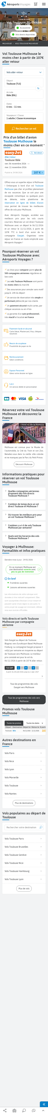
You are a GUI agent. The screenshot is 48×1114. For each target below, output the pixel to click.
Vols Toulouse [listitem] (11, 785)
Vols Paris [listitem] (9, 753)
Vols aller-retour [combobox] (15, 72)
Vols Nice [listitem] (9, 761)
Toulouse (39, 186)
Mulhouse (9, 189)
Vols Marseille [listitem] (12, 777)
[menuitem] (15, 4)
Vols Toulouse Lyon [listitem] (14, 879)
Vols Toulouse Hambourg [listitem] (17, 871)
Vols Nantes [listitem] (10, 793)
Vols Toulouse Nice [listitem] (14, 863)
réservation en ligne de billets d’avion (24, 203)
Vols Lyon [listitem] (9, 769)
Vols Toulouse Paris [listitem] (14, 838)
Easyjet (20, 235)
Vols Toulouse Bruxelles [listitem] (16, 846)
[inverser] (38, 88)
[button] (23, 28)
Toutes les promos (14, 723)
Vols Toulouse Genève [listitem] (15, 855)
